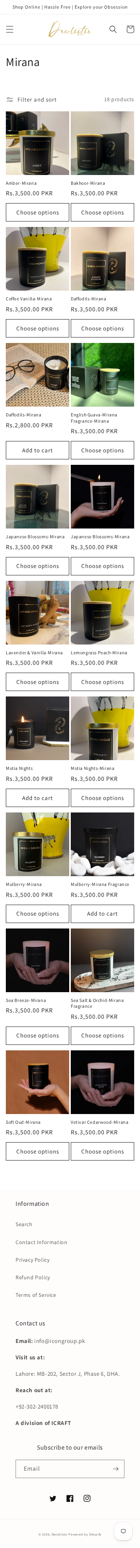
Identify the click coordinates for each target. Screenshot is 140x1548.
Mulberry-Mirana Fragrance (100, 884)
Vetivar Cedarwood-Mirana (99, 1122)
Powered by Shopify (85, 1534)
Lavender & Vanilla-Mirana (34, 652)
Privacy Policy (32, 1259)
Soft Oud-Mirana (23, 1122)
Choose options (37, 212)
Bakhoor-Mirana (88, 183)
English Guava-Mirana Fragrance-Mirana (94, 418)
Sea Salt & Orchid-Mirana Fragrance (97, 1003)
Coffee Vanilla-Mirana (29, 299)
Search (24, 1224)
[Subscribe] (115, 1469)
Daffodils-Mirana (89, 299)
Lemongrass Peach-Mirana (99, 652)
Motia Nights (19, 768)
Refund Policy (33, 1277)
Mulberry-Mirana (24, 884)
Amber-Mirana (21, 183)
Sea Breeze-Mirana (26, 1000)
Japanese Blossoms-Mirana (35, 536)
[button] (9, 29)
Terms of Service (36, 1294)
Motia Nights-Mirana (92, 768)
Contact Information (41, 1242)
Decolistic (60, 1534)
